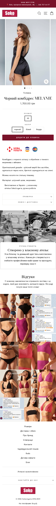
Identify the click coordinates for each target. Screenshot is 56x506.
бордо (39, 129)
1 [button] (25, 88)
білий (28, 129)
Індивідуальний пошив (28, 449)
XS (28, 118)
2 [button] (27, 88)
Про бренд (28, 435)
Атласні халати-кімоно (28, 471)
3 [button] (29, 88)
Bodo (28, 453)
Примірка (28, 197)
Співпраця (28, 440)
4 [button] (31, 88)
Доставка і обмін (28, 431)
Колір (28, 125)
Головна (27, 92)
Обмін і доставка (28, 202)
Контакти (28, 444)
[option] (28, 3)
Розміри (28, 426)
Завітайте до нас (28, 480)
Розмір (28, 113)
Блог (28, 462)
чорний (17, 129)
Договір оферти (28, 457)
